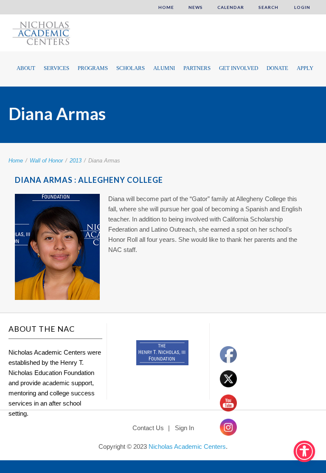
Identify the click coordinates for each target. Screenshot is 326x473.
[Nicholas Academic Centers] (40, 32)
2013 (76, 160)
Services (56, 68)
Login (301, 7)
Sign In (184, 427)
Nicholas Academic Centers (187, 446)
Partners (197, 68)
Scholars (130, 68)
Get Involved (238, 68)
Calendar (230, 7)
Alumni (164, 68)
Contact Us (148, 427)
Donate (277, 68)
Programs (93, 68)
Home (166, 7)
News (195, 7)
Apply (305, 68)
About (26, 68)
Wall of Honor (46, 160)
